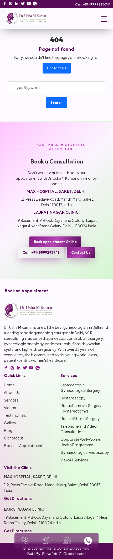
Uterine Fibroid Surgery (80, 418)
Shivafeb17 (51, 553)
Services (11, 400)
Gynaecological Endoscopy (84, 452)
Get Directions (18, 498)
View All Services (74, 460)
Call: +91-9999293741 (92, 4)
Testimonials (15, 415)
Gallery (10, 422)
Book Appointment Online (55, 242)
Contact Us (56, 68)
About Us (12, 392)
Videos (10, 407)
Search (56, 102)
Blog (8, 430)
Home (9, 384)
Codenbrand (74, 553)
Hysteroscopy (73, 398)
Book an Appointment (23, 445)
